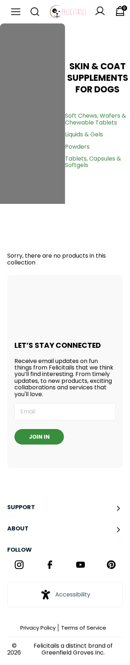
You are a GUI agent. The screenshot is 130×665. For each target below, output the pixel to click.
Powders (77, 147)
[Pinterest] (111, 565)
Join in (39, 437)
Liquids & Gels (84, 134)
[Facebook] (49, 565)
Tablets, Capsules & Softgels (93, 161)
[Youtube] (80, 565)
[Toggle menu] (13, 11)
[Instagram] (19, 565)
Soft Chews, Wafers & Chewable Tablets (95, 118)
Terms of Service (83, 627)
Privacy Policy (38, 627)
